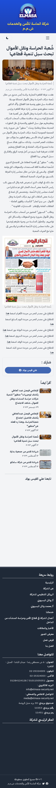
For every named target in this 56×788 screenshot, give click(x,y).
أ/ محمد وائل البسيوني (42, 606)
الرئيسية (49, 582)
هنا (7, 313)
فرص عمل (48, 640)
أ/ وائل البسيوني (45, 600)
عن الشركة (48, 588)
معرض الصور (47, 634)
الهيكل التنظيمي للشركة (42, 594)
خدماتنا (50, 612)
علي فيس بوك (29, 370)
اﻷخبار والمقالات (45, 628)
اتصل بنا (49, 646)
